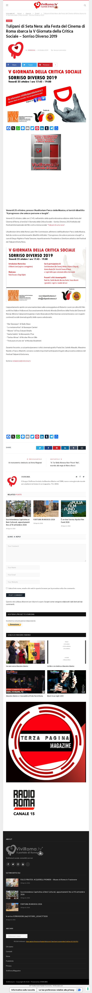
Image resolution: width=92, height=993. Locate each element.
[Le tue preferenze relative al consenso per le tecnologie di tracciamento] (88, 988)
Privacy (9, 966)
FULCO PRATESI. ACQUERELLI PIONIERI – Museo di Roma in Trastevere (48, 880)
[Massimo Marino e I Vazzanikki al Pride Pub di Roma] (25, 682)
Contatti (9, 951)
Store (8, 956)
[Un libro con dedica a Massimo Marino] (66, 652)
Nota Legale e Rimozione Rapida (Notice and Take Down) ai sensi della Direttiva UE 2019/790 (52, 941)
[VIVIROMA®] (46, 5)
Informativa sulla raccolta (23, 990)
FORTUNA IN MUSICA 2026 (44, 519)
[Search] (85, 5)
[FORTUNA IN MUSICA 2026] (45, 508)
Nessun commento (60, 50)
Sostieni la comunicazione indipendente (21, 621)
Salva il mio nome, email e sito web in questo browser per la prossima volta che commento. (42, 588)
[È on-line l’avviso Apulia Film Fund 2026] (73, 508)
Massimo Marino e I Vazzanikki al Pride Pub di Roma (24, 696)
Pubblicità (9, 961)
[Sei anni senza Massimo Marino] (25, 652)
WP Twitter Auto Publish (36, 986)
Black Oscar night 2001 (55, 696)
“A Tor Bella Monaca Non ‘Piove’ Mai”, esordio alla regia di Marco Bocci (64, 464)
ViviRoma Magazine (13, 971)
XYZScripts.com (58, 986)
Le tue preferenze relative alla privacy (56, 990)
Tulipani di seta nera (56, 225)
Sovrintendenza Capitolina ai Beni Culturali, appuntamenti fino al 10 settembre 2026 (18, 522)
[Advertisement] (46, 189)
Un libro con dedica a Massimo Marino (60, 666)
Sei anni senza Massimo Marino (17, 666)
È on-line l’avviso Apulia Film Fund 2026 (72, 521)
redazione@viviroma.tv (21, 361)
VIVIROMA (44, 982)
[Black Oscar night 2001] (66, 682)
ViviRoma (31, 50)
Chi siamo (9, 947)
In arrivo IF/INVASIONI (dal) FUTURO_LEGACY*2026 (27, 916)
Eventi (9, 20)
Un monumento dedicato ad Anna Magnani (25, 462)
